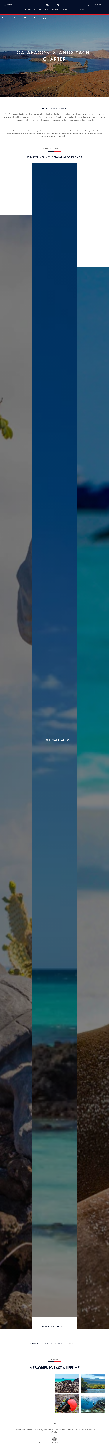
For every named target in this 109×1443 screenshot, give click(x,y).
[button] (98, 5)
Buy (35, 10)
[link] (10, 5)
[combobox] (73, 1343)
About (72, 10)
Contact (81, 10)
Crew (64, 10)
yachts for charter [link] (53, 1343)
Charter (27, 10)
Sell (40, 10)
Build (47, 10)
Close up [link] (34, 1343)
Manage (56, 10)
